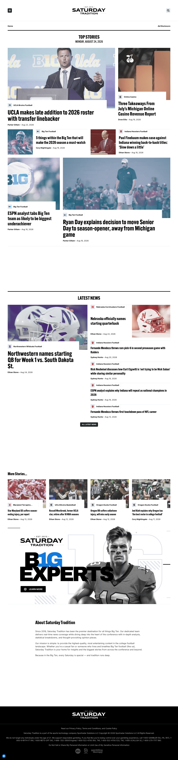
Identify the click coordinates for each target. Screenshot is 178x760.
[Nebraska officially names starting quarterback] (151, 321)
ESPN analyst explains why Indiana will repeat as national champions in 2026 (129, 392)
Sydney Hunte (97, 357)
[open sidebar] (10, 10)
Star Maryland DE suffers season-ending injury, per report (23, 512)
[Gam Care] (86, 751)
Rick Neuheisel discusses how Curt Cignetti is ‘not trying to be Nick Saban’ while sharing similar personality (130, 371)
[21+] (78, 751)
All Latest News (89, 424)
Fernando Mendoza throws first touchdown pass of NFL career (123, 412)
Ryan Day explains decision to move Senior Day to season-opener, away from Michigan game (109, 228)
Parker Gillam (14, 125)
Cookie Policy (111, 728)
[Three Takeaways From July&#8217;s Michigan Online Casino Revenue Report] (144, 74)
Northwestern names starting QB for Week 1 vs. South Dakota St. (40, 359)
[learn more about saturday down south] (89, 564)
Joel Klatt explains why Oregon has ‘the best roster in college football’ (147, 512)
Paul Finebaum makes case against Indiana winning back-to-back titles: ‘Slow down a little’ (143, 142)
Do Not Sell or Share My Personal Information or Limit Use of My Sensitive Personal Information (89, 745)
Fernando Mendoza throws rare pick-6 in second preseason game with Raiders (128, 350)
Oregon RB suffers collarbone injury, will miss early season (104, 512)
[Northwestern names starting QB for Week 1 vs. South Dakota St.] (47, 327)
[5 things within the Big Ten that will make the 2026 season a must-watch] (20, 142)
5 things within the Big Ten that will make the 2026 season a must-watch (60, 140)
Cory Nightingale (43, 148)
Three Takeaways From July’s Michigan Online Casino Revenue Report (137, 108)
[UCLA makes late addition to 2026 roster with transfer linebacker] (61, 78)
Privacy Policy (75, 728)
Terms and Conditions (91, 728)
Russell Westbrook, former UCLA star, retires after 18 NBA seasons (64, 512)
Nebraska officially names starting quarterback (108, 321)
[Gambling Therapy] (97, 751)
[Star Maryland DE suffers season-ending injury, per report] (27, 493)
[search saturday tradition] (168, 10)
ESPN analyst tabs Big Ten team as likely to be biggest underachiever (29, 218)
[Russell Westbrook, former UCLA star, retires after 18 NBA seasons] (68, 493)
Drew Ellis (122, 119)
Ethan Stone (124, 152)
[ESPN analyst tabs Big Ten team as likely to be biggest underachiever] (34, 184)
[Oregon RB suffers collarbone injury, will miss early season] (110, 493)
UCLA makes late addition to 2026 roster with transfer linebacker (51, 115)
